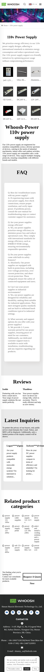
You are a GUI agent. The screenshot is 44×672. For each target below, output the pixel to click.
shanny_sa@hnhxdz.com (26, 651)
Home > (7, 25)
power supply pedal (17, 528)
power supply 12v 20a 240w (27, 529)
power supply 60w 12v (27, 547)
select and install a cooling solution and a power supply (37, 534)
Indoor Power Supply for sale (10, 4)
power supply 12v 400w (7, 548)
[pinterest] (31, 612)
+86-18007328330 (16, 640)
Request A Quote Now (32, 577)
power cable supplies (18, 518)
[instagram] (13, 612)
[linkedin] (37, 612)
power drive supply (36, 518)
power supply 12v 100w (7, 519)
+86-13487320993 (27, 643)
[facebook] (25, 612)
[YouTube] (7, 612)
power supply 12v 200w (7, 529)
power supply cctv (36, 547)
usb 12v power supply (18, 547)
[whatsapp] (19, 612)
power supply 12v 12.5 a (27, 519)
